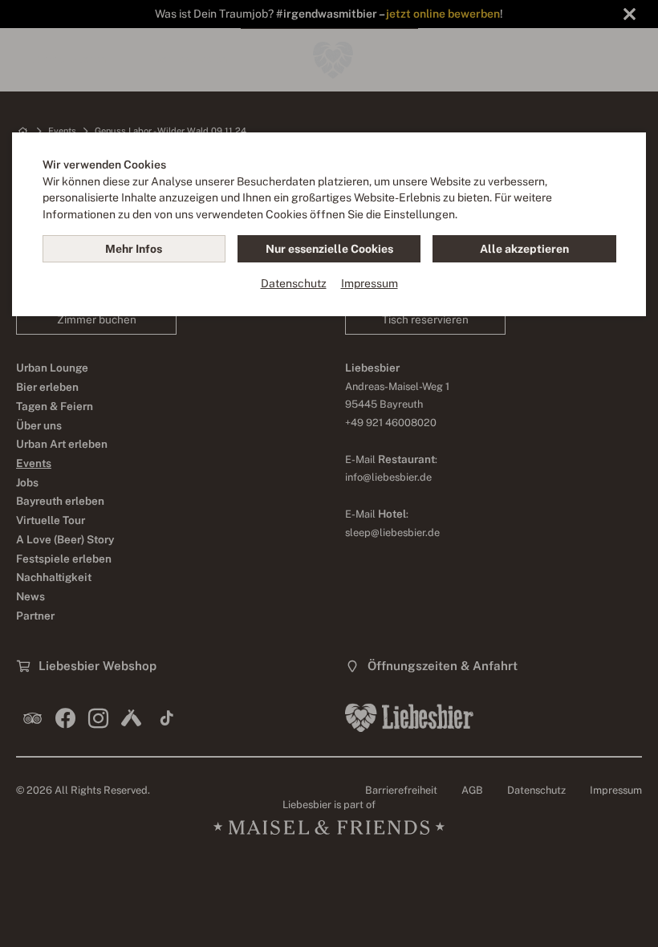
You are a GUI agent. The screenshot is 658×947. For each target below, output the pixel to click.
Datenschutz (294, 283)
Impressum (369, 283)
